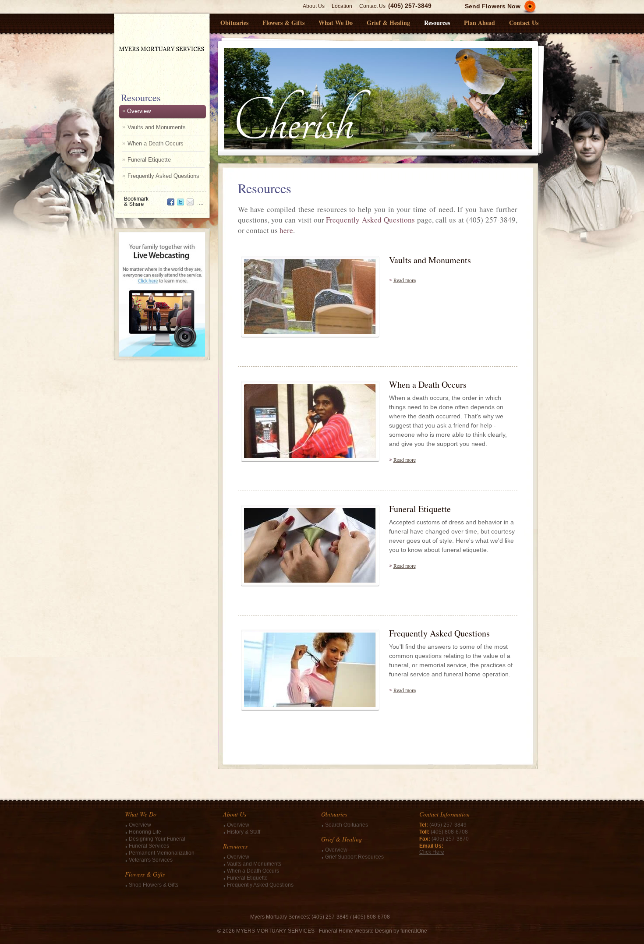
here (286, 230)
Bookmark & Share (161, 198)
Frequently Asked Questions (163, 176)
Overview (139, 111)
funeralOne (413, 931)
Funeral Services (149, 846)
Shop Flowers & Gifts (153, 885)
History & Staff (243, 832)
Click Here (431, 852)
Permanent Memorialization (162, 853)
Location (342, 6)
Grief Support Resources (354, 857)
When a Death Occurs (155, 143)
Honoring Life (145, 832)
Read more (404, 279)
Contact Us (372, 6)
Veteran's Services (151, 860)
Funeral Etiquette (149, 159)
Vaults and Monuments (156, 127)
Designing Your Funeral (157, 839)
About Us (314, 6)
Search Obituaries (346, 825)
